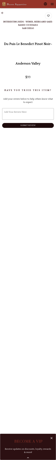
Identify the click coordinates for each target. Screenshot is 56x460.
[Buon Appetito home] (14, 4)
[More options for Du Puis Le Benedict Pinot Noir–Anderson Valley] (48, 16)
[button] (3, 12)
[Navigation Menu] (52, 4)
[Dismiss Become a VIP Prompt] (51, 438)
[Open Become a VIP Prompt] (28, 457)
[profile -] (45, 4)
